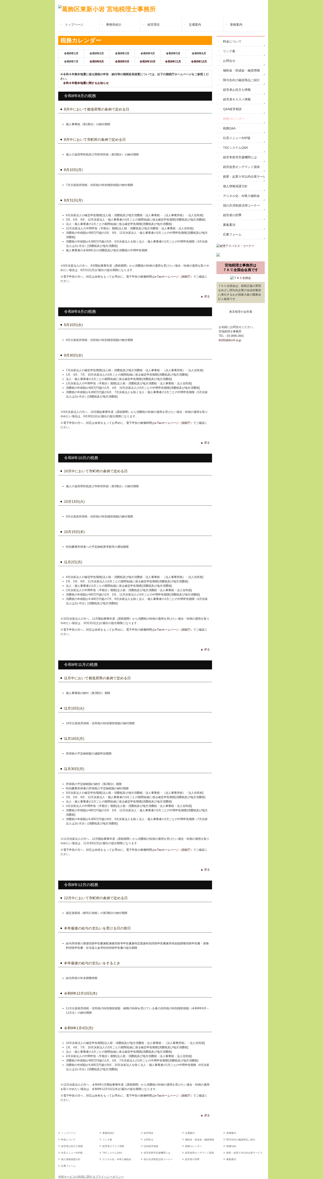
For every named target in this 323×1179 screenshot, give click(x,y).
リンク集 (229, 51)
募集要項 (229, 225)
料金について (232, 41)
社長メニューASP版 (236, 138)
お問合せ (229, 60)
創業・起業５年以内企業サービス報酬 (244, 176)
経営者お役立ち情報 (237, 89)
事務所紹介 (114, 24)
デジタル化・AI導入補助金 (241, 196)
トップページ (74, 24)
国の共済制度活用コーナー (241, 205)
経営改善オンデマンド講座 (241, 167)
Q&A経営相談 (232, 109)
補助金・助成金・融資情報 (241, 70)
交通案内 (195, 24)
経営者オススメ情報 (237, 99)
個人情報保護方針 (235, 186)
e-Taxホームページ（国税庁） (174, 276)
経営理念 (153, 24)
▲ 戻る (205, 296)
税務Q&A (229, 128)
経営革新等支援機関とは (240, 157)
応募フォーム (232, 234)
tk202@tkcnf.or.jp (230, 340)
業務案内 (236, 24)
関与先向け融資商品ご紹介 (241, 80)
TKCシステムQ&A (235, 147)
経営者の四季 (232, 215)
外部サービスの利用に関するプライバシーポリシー (91, 1176)
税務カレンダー (234, 118)
